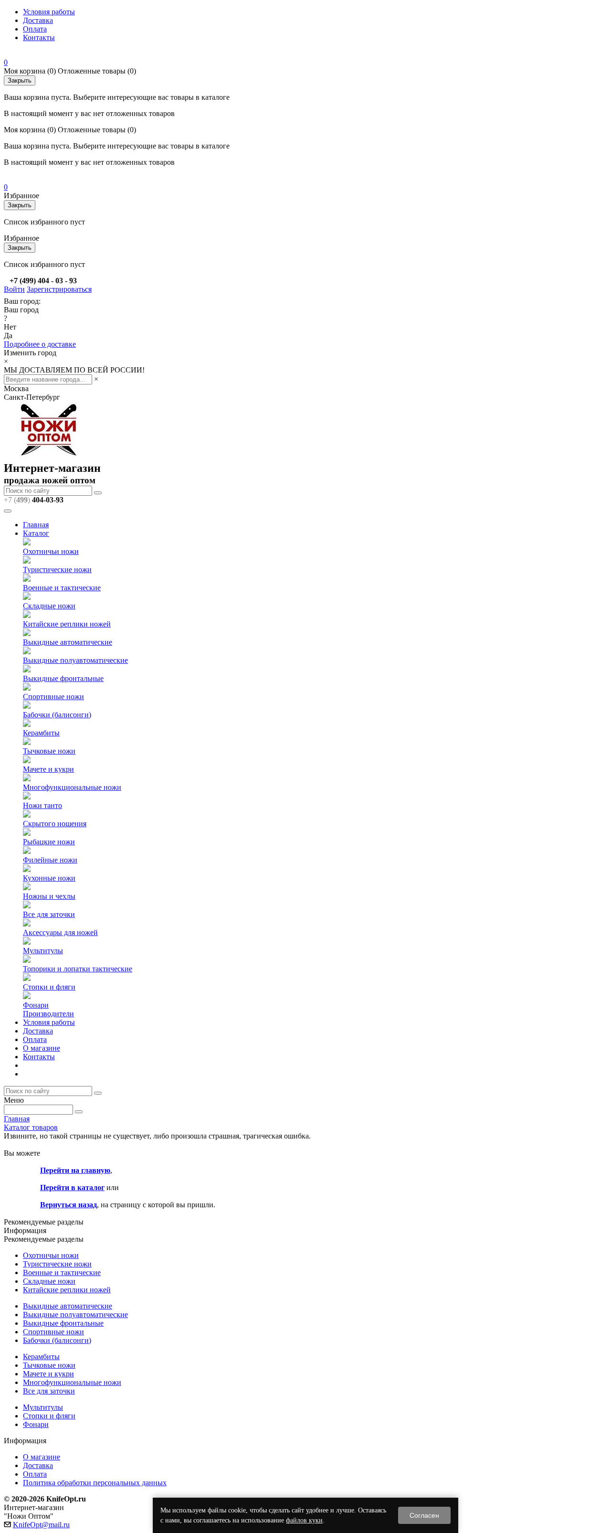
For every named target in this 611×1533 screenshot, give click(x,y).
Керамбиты (41, 733)
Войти (14, 289)
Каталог (36, 533)
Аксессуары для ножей (60, 932)
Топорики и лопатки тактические (77, 969)
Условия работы (49, 12)
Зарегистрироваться (59, 289)
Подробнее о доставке (40, 344)
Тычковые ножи (49, 751)
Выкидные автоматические (67, 642)
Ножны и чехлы (49, 896)
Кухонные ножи (49, 878)
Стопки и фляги (49, 987)
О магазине (41, 1048)
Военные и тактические (62, 588)
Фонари (36, 1005)
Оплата (35, 29)
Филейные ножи (50, 860)
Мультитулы (43, 951)
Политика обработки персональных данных (95, 1483)
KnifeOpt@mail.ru (41, 1525)
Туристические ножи (57, 569)
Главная (36, 525)
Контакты (39, 37)
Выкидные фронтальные (63, 678)
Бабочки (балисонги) (57, 715)
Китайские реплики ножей (67, 624)
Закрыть (20, 80)
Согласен (424, 1515)
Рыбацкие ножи (49, 842)
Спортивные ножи (53, 696)
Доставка (38, 20)
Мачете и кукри (48, 769)
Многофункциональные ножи (72, 787)
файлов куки (304, 1520)
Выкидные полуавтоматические (75, 660)
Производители (48, 1014)
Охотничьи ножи (51, 551)
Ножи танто (42, 805)
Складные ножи (49, 606)
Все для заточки (49, 914)
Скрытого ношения (54, 824)
